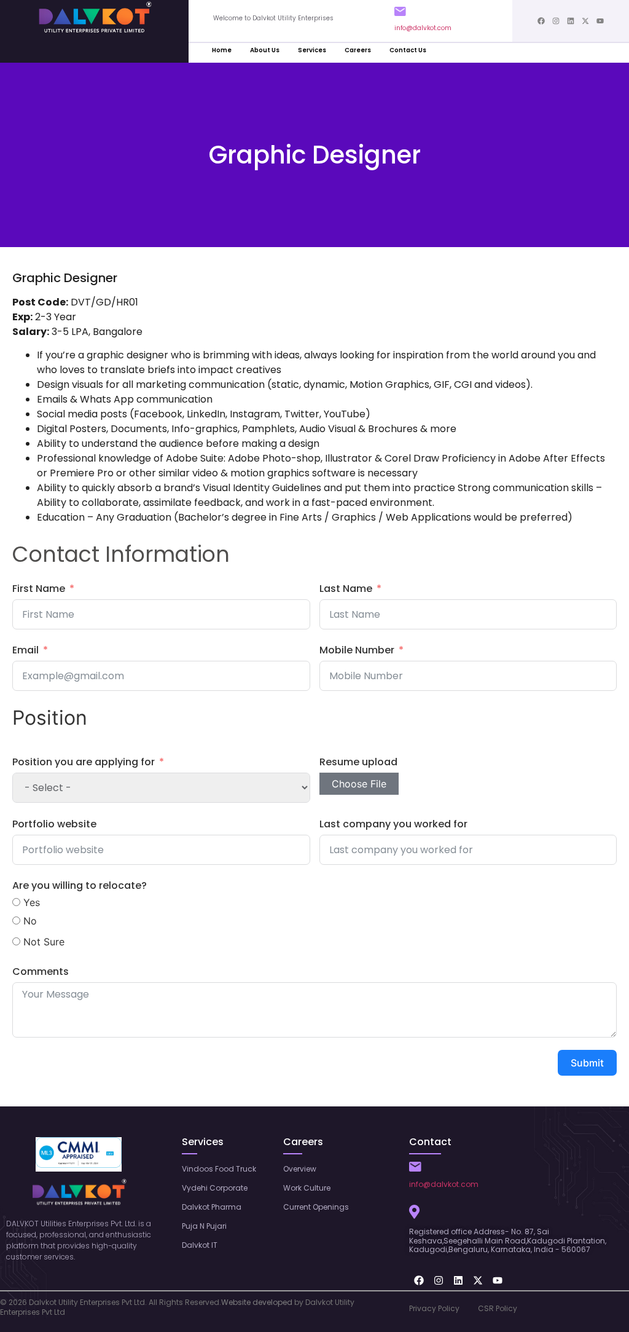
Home (222, 50)
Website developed (256, 1302)
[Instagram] (556, 21)
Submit (587, 1063)
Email (25, 650)
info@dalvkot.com (422, 28)
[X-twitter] (585, 21)
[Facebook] (541, 21)
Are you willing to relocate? (79, 885)
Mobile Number (356, 650)
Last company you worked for (393, 824)
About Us (264, 50)
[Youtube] (600, 21)
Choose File (359, 784)
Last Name (345, 588)
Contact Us (407, 50)
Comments (40, 971)
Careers (358, 50)
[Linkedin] (570, 21)
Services (312, 50)
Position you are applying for (83, 762)
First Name (38, 588)
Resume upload (358, 762)
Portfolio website (54, 824)
